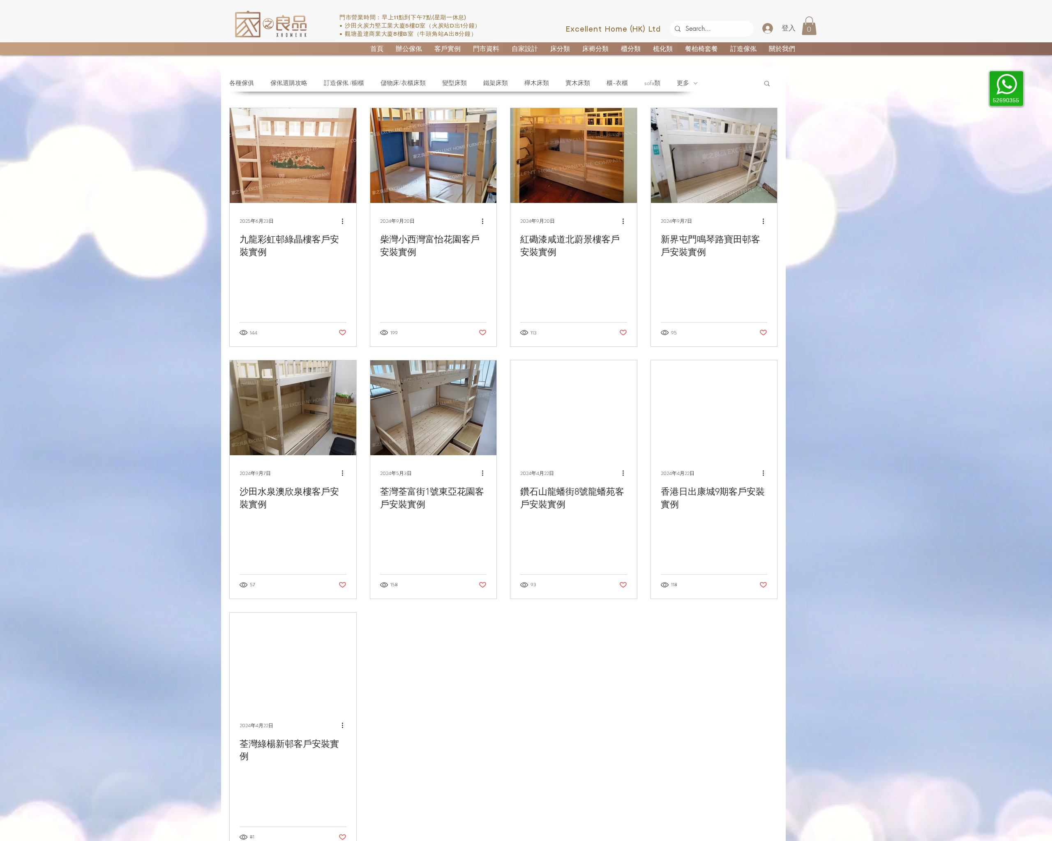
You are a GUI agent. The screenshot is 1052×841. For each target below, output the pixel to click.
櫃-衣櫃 (617, 83)
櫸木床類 (536, 83)
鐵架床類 (495, 83)
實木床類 (577, 83)
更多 (683, 83)
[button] (809, 25)
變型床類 (454, 83)
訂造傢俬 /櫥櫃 (344, 83)
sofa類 (652, 83)
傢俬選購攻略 (288, 83)
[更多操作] (345, 221)
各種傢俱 (241, 83)
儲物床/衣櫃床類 (403, 83)
